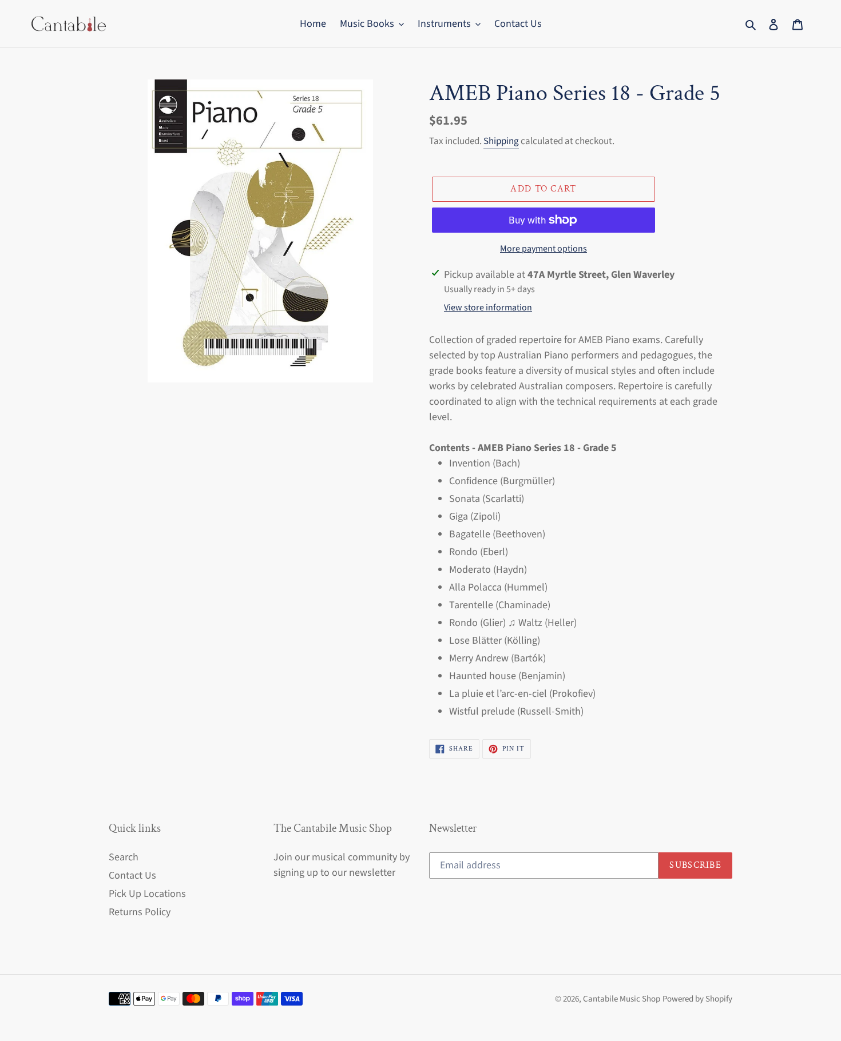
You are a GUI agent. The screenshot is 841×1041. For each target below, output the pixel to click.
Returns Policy (139, 912)
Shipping (501, 141)
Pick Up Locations (147, 894)
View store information (488, 307)
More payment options (543, 248)
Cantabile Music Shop (621, 999)
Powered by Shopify (697, 999)
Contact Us (132, 875)
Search (123, 857)
